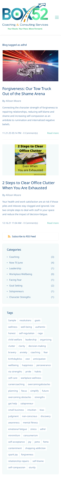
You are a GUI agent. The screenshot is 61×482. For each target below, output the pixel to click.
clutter (11, 345)
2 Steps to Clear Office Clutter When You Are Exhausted (28, 185)
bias (42, 409)
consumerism (30, 435)
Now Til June (16, 262)
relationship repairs (18, 461)
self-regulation (26, 333)
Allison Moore (13, 100)
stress (33, 429)
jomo (37, 441)
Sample (12, 320)
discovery (46, 416)
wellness (12, 326)
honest (11, 333)
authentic (40, 326)
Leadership (15, 268)
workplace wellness (31, 377)
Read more (53, 133)
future (45, 390)
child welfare (15, 339)
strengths (40, 397)
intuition (31, 409)
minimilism (14, 435)
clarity (22, 345)
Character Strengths (19, 297)
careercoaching (16, 384)
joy (29, 441)
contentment (15, 448)
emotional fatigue (17, 429)
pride (28, 371)
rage (40, 333)
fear (46, 352)
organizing (45, 339)
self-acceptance (16, 441)
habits (38, 371)
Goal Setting (15, 285)
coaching (35, 352)
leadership (31, 339)
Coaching (14, 256)
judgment (13, 416)
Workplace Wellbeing (20, 274)
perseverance (43, 365)
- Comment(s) (30, 133)
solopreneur (26, 403)
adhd (43, 429)
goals (37, 320)
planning (13, 390)
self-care (12, 377)
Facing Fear (15, 279)
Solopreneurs (16, 291)
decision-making (37, 345)
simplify (34, 390)
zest (27, 358)
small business (16, 409)
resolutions (25, 320)
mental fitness (30, 422)
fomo (45, 441)
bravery (12, 352)
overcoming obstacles (19, 397)
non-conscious (29, 416)
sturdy (32, 467)
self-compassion (16, 467)
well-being (26, 326)
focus (24, 390)
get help (12, 403)
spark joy (13, 454)
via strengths (15, 371)
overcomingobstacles (39, 384)
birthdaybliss (15, 358)
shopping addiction (35, 448)
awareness (14, 422)
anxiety (23, 352)
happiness (27, 365)
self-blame (38, 461)
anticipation (39, 358)
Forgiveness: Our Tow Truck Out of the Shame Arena (26, 91)
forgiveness (27, 454)
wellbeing (13, 365)
